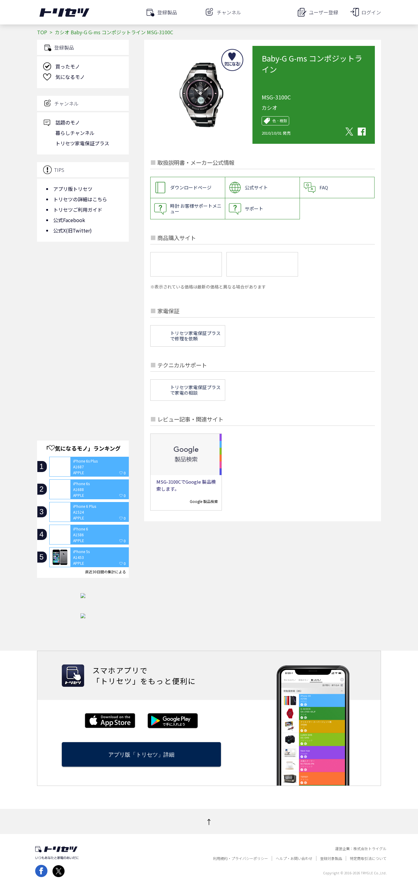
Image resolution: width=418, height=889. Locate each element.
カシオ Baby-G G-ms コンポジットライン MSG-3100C (114, 32)
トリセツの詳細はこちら (80, 199)
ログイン (371, 12)
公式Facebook (69, 220)
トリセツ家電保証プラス (82, 143)
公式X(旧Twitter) (72, 230)
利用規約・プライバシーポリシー (240, 858)
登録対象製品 (331, 858)
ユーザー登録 (323, 12)
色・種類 (279, 121)
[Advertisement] (83, 295)
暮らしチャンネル (75, 132)
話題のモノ (67, 122)
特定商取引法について (368, 858)
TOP (42, 32)
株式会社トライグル (369, 848)
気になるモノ (70, 76)
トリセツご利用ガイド (77, 209)
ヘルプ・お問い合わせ (294, 858)
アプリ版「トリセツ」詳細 (141, 754)
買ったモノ (67, 66)
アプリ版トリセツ (72, 188)
